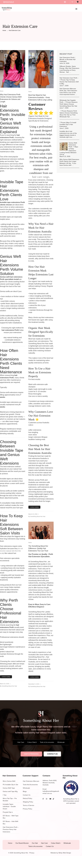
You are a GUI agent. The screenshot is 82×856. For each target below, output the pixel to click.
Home (10, 843)
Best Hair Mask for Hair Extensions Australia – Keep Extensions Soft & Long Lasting (40, 97)
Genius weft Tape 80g (10, 791)
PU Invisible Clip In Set (10, 784)
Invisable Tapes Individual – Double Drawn (9, 806)
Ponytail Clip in (8, 812)
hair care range (40, 176)
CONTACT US (52, 754)
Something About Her (21, 853)
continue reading (6, 676)
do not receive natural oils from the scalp (11, 551)
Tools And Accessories (30, 784)
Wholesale (61, 742)
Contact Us (26, 795)
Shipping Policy (28, 802)
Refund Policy (27, 798)
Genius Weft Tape (9, 788)
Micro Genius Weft (9, 781)
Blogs (25, 791)
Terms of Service (28, 805)
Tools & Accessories (47, 742)
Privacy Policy (27, 809)
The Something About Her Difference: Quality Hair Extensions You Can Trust (38, 548)
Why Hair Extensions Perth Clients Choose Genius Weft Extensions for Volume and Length (10, 98)
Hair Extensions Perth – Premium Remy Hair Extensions (11, 829)
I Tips (4, 795)
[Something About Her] (7, 10)
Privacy (31, 853)
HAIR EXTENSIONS (31, 754)
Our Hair (35, 843)
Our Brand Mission (22, 843)
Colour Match (32, 742)
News (1, 91)
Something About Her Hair (9, 686)
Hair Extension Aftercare (31, 781)
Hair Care (20, 742)
